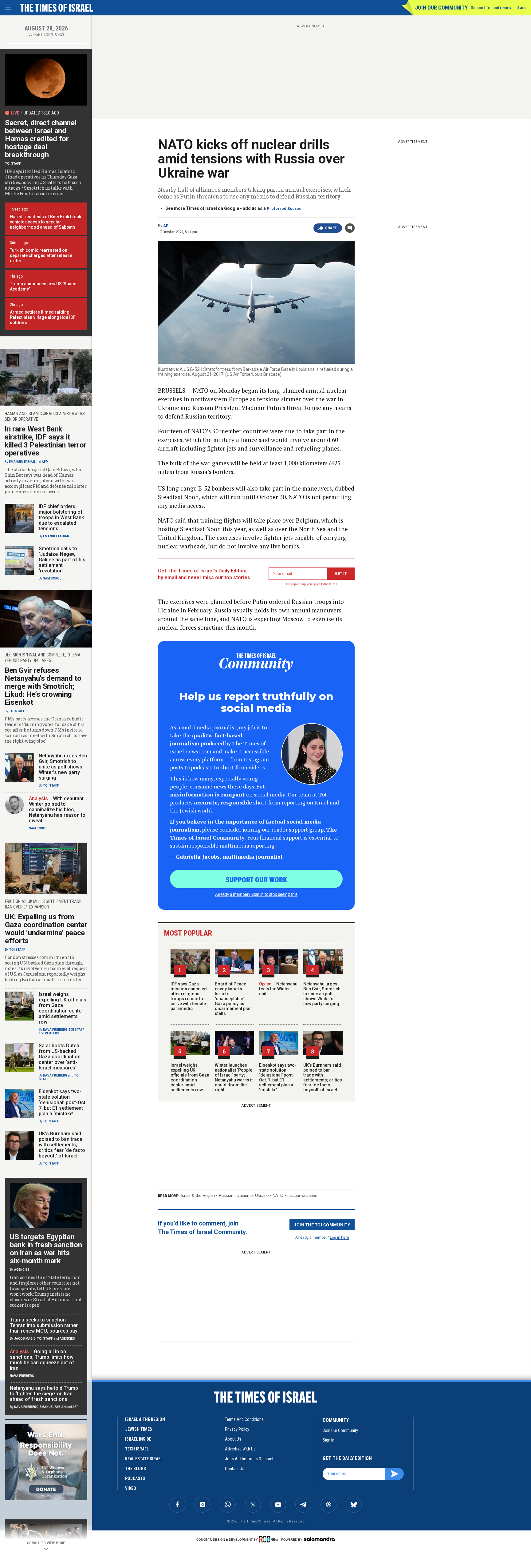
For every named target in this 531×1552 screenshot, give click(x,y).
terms (333, 584)
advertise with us (240, 1448)
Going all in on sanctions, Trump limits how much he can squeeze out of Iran (42, 1360)
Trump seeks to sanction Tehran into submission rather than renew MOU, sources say (44, 1325)
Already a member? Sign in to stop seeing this (256, 894)
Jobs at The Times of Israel (249, 1458)
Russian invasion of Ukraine (244, 1195)
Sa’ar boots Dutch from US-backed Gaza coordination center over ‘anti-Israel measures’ (60, 1057)
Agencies (22, 1269)
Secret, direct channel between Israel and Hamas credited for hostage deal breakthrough (40, 139)
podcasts (135, 1478)
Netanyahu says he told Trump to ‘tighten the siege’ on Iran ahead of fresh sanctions (44, 1393)
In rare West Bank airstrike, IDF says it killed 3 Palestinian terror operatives (45, 441)
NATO (278, 1195)
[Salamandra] (319, 1539)
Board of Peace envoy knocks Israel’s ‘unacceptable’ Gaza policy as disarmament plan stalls (233, 998)
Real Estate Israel (144, 1458)
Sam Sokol (52, 578)
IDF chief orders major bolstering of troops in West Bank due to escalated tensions (61, 517)
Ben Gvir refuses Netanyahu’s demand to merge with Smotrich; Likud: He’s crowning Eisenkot (43, 686)
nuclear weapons (302, 1195)
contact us (234, 1468)
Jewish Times (138, 1429)
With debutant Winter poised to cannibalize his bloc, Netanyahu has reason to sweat (57, 810)
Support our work (256, 879)
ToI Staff (13, 163)
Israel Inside (138, 1439)
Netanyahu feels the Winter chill (278, 988)
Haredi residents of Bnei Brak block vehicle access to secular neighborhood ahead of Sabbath (45, 222)
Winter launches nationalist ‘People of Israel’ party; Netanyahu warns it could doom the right (234, 1077)
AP (165, 226)
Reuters (52, 1033)
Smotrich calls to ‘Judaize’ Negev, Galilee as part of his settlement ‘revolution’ (62, 560)
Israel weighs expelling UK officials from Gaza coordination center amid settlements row (190, 1077)
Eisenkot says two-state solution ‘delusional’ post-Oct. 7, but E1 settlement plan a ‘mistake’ (278, 1077)
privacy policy (237, 1429)
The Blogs (135, 1468)
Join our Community (441, 7)
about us (233, 1439)
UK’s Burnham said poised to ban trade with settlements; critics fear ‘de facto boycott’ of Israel (322, 1077)
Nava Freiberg (55, 1029)
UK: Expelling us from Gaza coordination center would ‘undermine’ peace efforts (46, 929)
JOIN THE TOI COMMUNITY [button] (322, 1224)
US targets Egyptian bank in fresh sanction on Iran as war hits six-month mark (46, 1249)
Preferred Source (284, 208)
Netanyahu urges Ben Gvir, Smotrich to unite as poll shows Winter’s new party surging (321, 993)
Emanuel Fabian (22, 461)
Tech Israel (137, 1448)
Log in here (339, 1237)
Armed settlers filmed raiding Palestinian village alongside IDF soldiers (43, 317)
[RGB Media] (269, 1539)
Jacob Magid (25, 1338)
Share (331, 228)
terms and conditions (244, 1419)
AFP (45, 461)
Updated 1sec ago (41, 112)
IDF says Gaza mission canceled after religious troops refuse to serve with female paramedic (189, 996)
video (130, 1488)
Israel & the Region (198, 1195)
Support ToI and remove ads (498, 7)
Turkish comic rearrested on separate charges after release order (41, 255)
